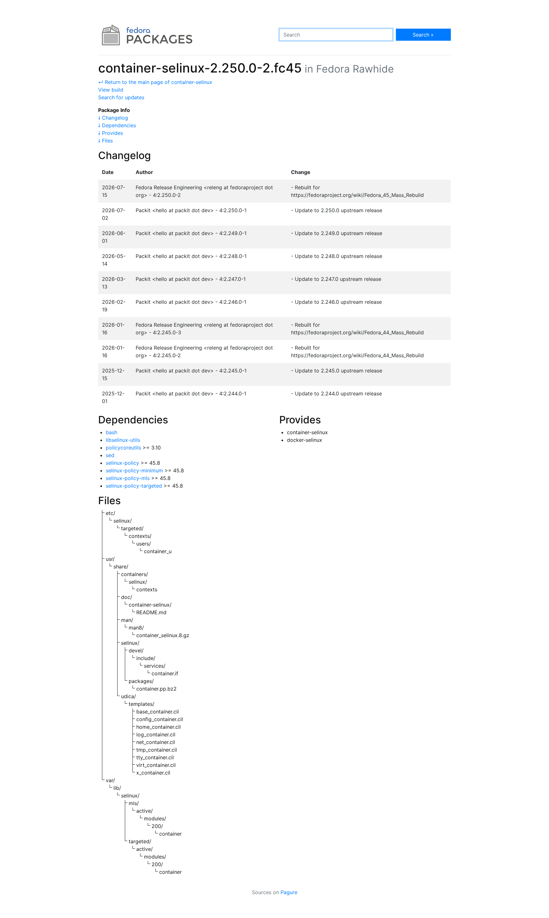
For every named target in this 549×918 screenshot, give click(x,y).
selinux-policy (122, 463)
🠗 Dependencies (117, 125)
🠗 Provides (110, 133)
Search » (423, 34)
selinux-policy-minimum (134, 470)
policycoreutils (123, 447)
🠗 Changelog (113, 118)
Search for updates (121, 97)
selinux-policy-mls (128, 478)
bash (111, 432)
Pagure (289, 892)
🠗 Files (105, 140)
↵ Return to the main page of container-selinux (155, 82)
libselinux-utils (123, 440)
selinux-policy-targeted (134, 486)
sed (110, 455)
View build (110, 90)
